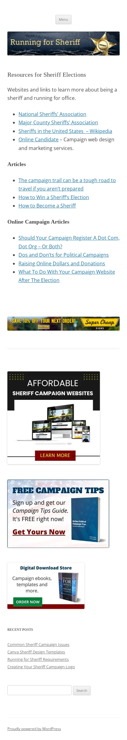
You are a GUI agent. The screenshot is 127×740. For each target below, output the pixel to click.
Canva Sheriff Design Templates (36, 652)
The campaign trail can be (49, 180)
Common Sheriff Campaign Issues (38, 644)
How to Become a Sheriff (47, 205)
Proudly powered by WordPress (34, 728)
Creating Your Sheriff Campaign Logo (41, 666)
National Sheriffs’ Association (52, 114)
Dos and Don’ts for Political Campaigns (63, 254)
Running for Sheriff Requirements (38, 659)
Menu (63, 19)
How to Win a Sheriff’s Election (53, 197)
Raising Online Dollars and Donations (61, 263)
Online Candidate (38, 139)
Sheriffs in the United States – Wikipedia (65, 131)
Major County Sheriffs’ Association (58, 122)
